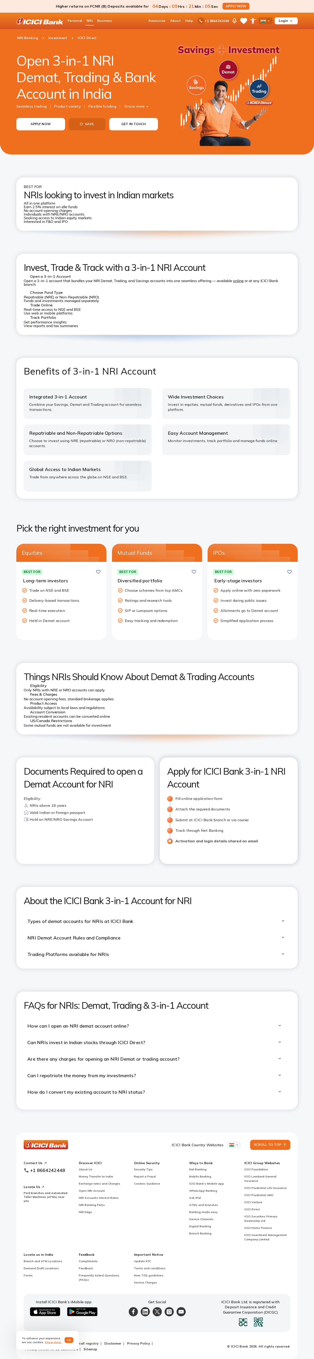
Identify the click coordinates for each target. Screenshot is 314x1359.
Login (283, 21)
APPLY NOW (236, 6)
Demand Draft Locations (41, 1268)
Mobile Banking (200, 1176)
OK (69, 1340)
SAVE (89, 124)
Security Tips (143, 1169)
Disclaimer (113, 1343)
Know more (135, 106)
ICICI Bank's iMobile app (206, 1183)
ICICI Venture (253, 1202)
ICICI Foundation (256, 1169)
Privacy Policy (138, 1343)
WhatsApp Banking (203, 1190)
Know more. (53, 1342)
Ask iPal (195, 1197)
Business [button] (104, 21)
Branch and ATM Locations (43, 1261)
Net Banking (198, 1169)
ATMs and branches (203, 1205)
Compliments (88, 1261)
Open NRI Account (92, 1190)
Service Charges (145, 1282)
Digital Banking (200, 1226)
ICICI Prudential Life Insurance (265, 1188)
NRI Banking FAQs (92, 1205)
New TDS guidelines (148, 1275)
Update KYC (142, 1261)
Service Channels (201, 1219)
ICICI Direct (252, 1209)
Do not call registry (82, 1343)
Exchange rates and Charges (99, 1183)
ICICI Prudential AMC (259, 1195)
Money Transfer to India (96, 1176)
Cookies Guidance (147, 1183)
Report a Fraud (145, 1176)
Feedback (86, 1268)
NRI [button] (90, 21)
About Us (85, 1169)
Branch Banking (200, 1233)
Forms (28, 1275)
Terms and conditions (150, 1268)
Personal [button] (75, 21)
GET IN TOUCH (133, 124)
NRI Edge (85, 1212)
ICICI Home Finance (258, 1228)
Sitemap (90, 1349)
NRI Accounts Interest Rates (99, 1197)
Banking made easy (203, 1212)
